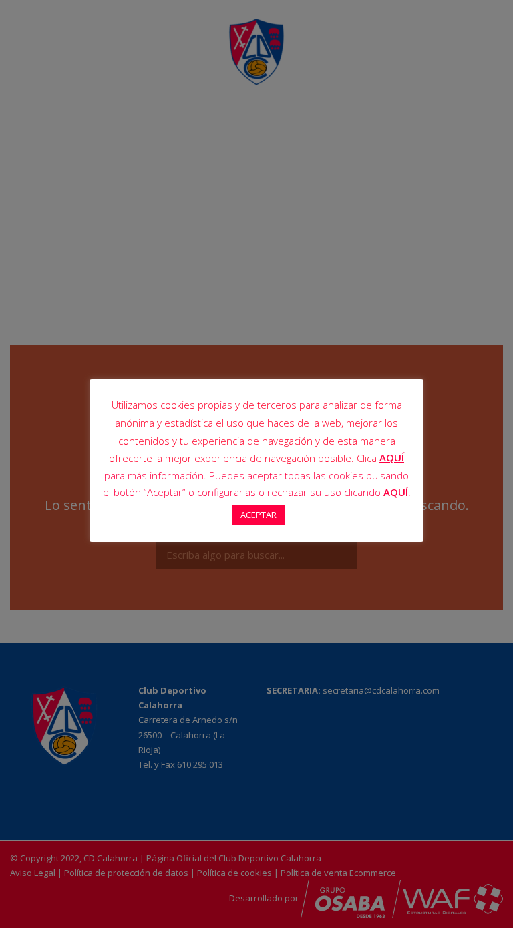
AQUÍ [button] (395, 492)
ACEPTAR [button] (258, 515)
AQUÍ (391, 457)
